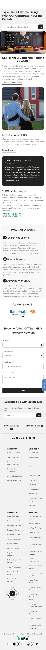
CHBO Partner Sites (14, 481)
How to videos (12, 544)
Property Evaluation (14, 521)
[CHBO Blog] (18, 644)
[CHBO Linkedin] (28, 644)
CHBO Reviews (34, 457)
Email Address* (7, 351)
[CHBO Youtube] (14, 644)
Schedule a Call (33, 426)
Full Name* (6, 340)
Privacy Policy (34, 489)
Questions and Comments (11, 373)
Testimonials (33, 480)
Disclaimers (33, 494)
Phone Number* (8, 362)
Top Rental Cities (13, 457)
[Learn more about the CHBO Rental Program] (11, 215)
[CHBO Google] (37, 644)
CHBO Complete (34, 475)
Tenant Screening (13, 539)
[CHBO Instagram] (23, 644)
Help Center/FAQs (13, 516)
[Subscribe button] (38, 415)
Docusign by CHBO (14, 535)
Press (31, 471)
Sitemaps (32, 505)
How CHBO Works (13, 453)
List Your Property (35, 528)
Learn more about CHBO (12, 82)
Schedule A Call (34, 533)
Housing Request (35, 524)
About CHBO (33, 453)
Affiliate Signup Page (14, 476)
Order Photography (14, 567)
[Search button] (40, 27)
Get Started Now (12, 181)
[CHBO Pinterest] (32, 644)
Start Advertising (9, 150)
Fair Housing (33, 485)
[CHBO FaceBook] (9, 644)
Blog (30, 466)
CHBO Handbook (13, 548)
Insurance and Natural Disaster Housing (34, 596)
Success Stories (34, 462)
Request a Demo (13, 530)
